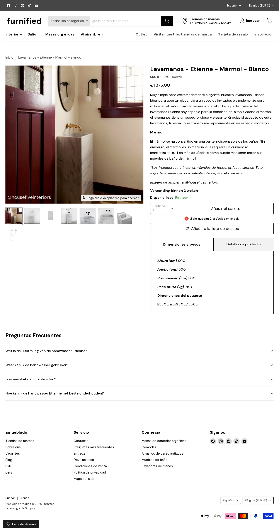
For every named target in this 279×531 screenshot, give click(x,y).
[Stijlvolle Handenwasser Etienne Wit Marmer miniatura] (124, 216)
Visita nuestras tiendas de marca (183, 34)
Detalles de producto (243, 244)
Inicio (9, 57)
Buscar (10, 498)
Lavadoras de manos (157, 466)
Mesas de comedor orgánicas (164, 441)
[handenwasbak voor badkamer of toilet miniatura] (87, 216)
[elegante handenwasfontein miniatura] (106, 216)
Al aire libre (91, 34)
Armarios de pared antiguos (162, 453)
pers (8, 472)
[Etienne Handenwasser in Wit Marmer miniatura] (50, 216)
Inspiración (264, 34)
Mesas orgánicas (59, 34)
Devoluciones (84, 460)
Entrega (79, 453)
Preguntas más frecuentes (94, 447)
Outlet (141, 34)
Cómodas (149, 447)
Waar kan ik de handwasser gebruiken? (37, 365)
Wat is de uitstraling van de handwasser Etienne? (46, 351)
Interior (12, 34)
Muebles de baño (154, 460)
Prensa (24, 498)
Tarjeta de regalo (233, 34)
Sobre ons (13, 447)
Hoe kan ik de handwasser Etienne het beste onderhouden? (54, 393)
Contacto (81, 441)
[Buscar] (167, 21)
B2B (8, 466)
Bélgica (259, 5)
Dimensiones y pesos (181, 244)
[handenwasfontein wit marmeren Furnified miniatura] (13, 216)
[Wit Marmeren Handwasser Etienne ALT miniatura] (69, 216)
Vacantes (12, 453)
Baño (32, 34)
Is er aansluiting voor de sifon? (30, 379)
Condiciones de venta (90, 466)
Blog (8, 460)
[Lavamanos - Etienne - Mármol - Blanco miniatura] (13, 234)
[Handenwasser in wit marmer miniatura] (32, 216)
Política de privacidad (90, 472)
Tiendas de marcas (19, 441)
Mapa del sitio (84, 479)
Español (232, 5)
